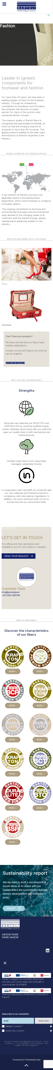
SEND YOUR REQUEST (16, 556)
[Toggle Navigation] (5, 963)
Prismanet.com (32, 1059)
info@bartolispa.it (10, 592)
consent (14, 1026)
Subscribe (44, 1021)
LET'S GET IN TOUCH (14, 363)
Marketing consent (15, 1031)
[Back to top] (26, 1066)
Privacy (9, 1026)
